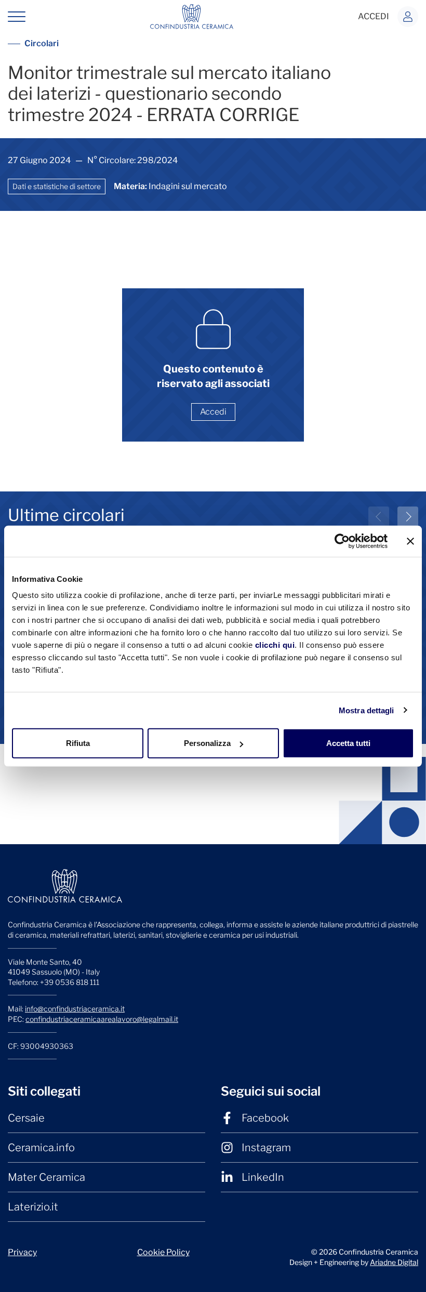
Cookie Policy (163, 1252)
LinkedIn (263, 1177)
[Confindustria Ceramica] (191, 16)
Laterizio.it (33, 1207)
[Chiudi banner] (410, 540)
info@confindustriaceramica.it (75, 1008)
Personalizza (207, 743)
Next (407, 517)
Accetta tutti (348, 743)
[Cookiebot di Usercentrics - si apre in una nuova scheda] (342, 541)
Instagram (266, 1147)
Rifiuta (78, 743)
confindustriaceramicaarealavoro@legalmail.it (101, 1019)
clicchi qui (275, 645)
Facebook (265, 1118)
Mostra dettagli (366, 709)
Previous (378, 517)
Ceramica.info (41, 1147)
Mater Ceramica (46, 1177)
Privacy (22, 1252)
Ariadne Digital (394, 1262)
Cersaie (26, 1118)
